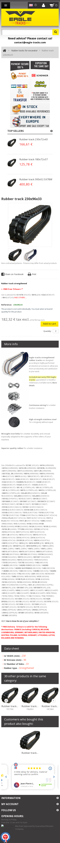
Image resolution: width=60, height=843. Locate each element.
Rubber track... (9, 706)
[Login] (43, 5)
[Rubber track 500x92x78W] (30, 740)
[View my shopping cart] (53, 5)
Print (34, 274)
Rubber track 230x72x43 (33, 139)
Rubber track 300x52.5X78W (35, 179)
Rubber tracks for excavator (24, 50)
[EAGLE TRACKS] (21, 17)
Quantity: (47, 331)
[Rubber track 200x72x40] (9, 695)
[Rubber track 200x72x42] (50, 695)
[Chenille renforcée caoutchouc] (11, 143)
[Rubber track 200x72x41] (30, 695)
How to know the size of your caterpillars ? (22, 621)
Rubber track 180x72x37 (33, 159)
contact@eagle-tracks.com (30, 42)
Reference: (6, 304)
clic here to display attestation (37, 829)
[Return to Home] (4, 50)
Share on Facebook (14, 274)
